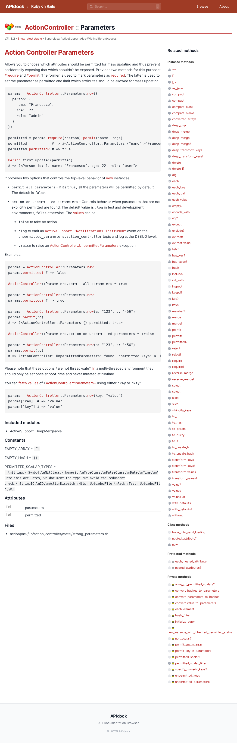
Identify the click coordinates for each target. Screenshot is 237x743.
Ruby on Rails (43, 6)
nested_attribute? (184, 538)
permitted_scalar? (187, 657)
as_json (177, 88)
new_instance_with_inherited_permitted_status (200, 632)
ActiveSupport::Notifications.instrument (85, 231)
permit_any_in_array (189, 644)
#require (12, 75)
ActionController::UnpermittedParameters (84, 245)
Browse (202, 6)
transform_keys (183, 460)
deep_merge (181, 131)
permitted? (39, 149)
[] (173, 76)
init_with (178, 280)
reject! (176, 354)
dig (174, 175)
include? (177, 274)
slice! (175, 404)
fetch (23, 383)
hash (175, 267)
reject (176, 348)
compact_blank (182, 107)
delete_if (178, 168)
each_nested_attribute (190, 561)
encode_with (181, 212)
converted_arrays (184, 119)
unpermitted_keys (187, 675)
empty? (177, 206)
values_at (178, 497)
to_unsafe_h (180, 447)
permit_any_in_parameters (193, 650)
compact (178, 94)
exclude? (178, 230)
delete (176, 162)
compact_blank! (183, 113)
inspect (177, 286)
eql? (175, 218)
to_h (175, 416)
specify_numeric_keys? (191, 669)
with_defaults (181, 503)
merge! (177, 323)
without (177, 515)
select (176, 385)
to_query (178, 435)
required (118, 75)
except (177, 224)
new (90, 93)
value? (176, 484)
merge (176, 317)
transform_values (184, 472)
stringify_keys (181, 410)
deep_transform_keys (187, 150)
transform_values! (184, 478)
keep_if (177, 292)
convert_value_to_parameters (195, 603)
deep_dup (179, 125)
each (175, 181)
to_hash (178, 422)
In (93, 368)
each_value (179, 199)
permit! (177, 336)
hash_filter (182, 615)
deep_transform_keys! (187, 156)
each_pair (179, 193)
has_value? (179, 261)
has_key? (178, 255)
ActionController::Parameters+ (71, 383)
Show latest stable (30, 38)
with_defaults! (182, 509)
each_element (184, 609)
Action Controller (31, 52)
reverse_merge (182, 373)
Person (14, 160)
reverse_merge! (183, 379)
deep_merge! (181, 138)
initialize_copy (185, 621)
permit (89, 138)
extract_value (181, 243)
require (55, 138)
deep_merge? (181, 144)
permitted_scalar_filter (190, 663)
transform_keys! (183, 466)
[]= (174, 82)
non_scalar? (183, 638)
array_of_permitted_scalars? (195, 584)
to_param (179, 429)
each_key (178, 187)
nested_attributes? (188, 567)
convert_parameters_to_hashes (197, 597)
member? (178, 311)
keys (175, 305)
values (78, 213)
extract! (177, 237)
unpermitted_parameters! (193, 682)
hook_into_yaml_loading (188, 532)
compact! (178, 100)
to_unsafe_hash (183, 453)
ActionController (49, 27)
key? (175, 298)
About (224, 6)
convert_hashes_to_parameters (197, 590)
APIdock (15, 6)
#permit (33, 75)
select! (176, 391)
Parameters (76, 52)
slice (175, 398)
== (174, 69)
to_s (175, 441)
